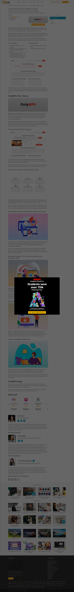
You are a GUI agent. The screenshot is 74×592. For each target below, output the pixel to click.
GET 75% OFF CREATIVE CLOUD (37, 312)
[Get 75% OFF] (37, 296)
